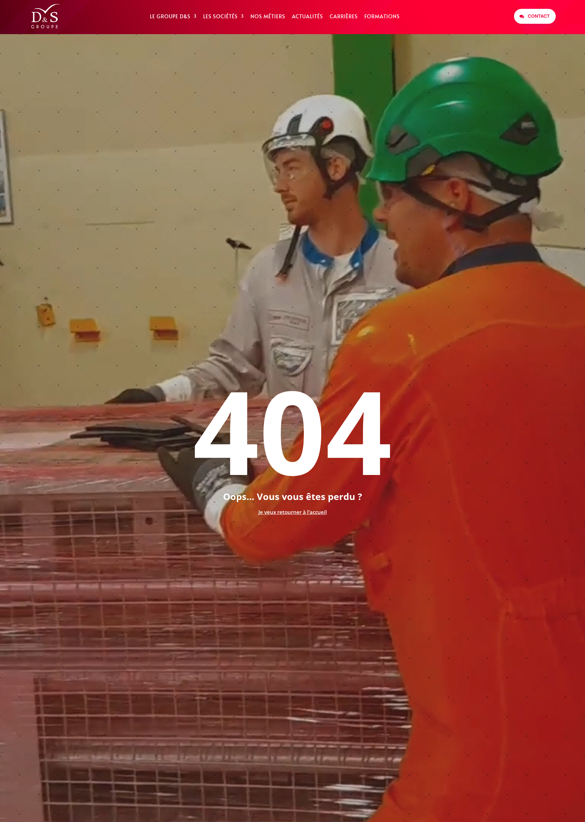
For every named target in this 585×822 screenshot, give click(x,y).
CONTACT (539, 16)
